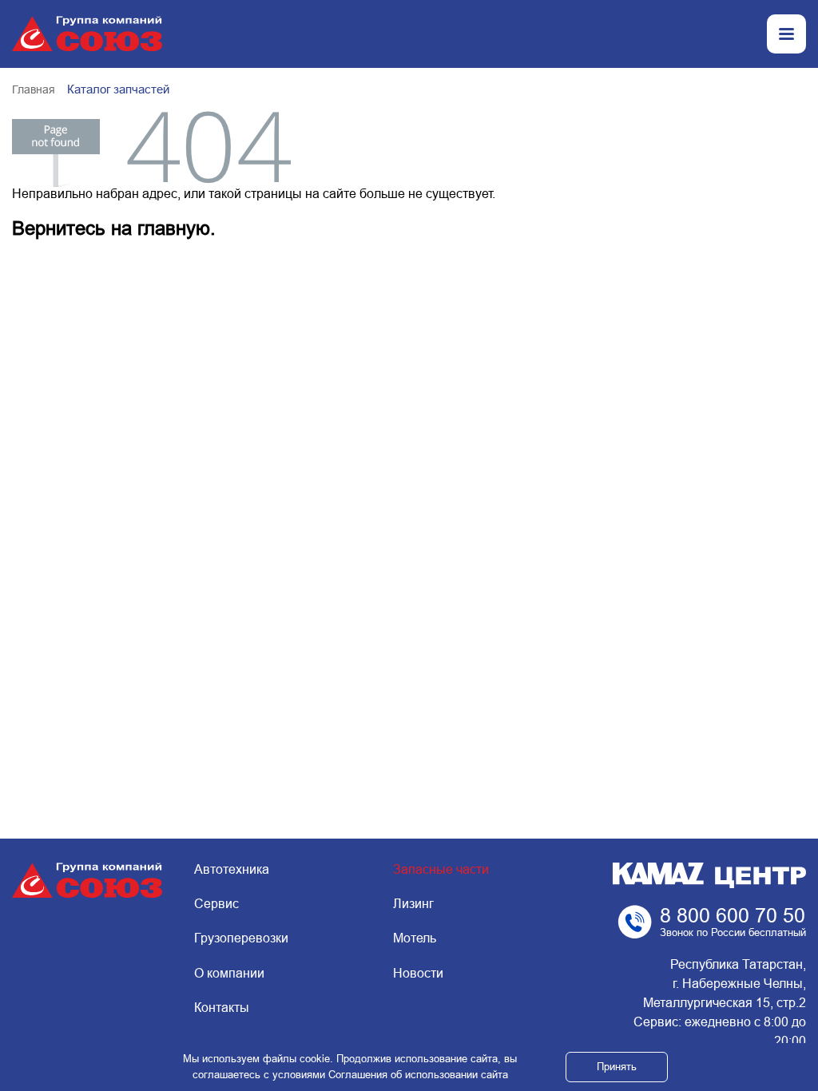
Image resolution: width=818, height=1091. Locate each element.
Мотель (414, 938)
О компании (229, 973)
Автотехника (231, 869)
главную (173, 228)
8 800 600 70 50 (732, 915)
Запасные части (441, 869)
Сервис (216, 903)
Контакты (221, 1007)
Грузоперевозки (241, 938)
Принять (617, 1067)
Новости (418, 973)
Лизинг (413, 903)
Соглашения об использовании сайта (418, 1075)
